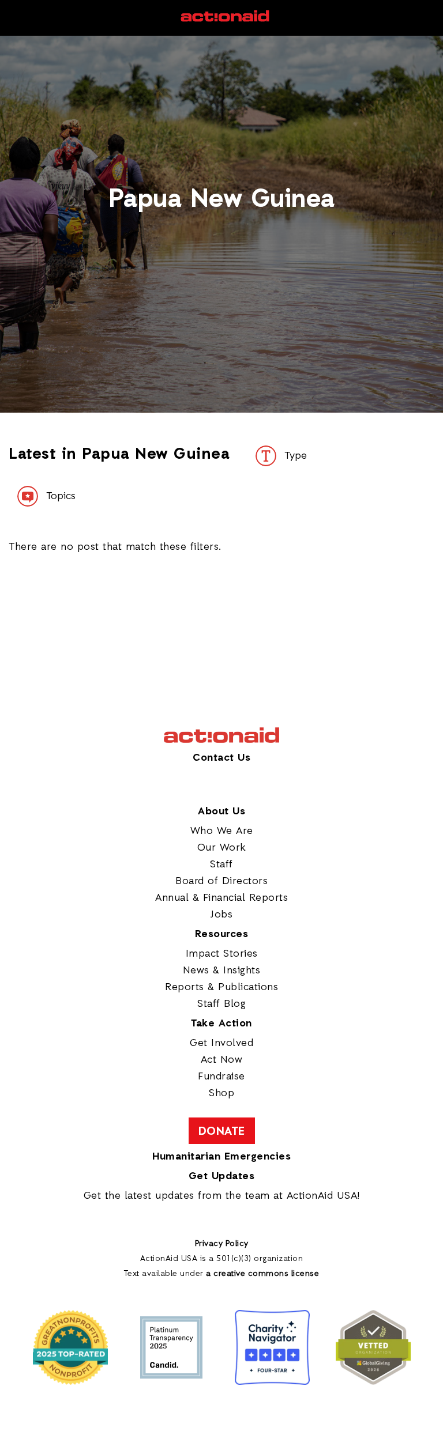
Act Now (222, 1060)
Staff (221, 864)
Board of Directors (221, 881)
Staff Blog (221, 1004)
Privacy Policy (222, 1244)
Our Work (221, 848)
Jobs (221, 915)
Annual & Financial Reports (221, 898)
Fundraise (221, 1076)
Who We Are (221, 831)
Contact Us (221, 758)
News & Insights (222, 970)
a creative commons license (262, 1273)
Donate (221, 1131)
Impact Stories (222, 954)
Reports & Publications (221, 987)
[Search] (12, 18)
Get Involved (221, 1043)
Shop (221, 1093)
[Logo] (225, 20)
